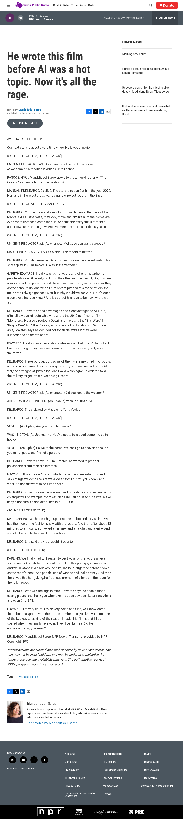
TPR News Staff (150, 762)
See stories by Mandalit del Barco (52, 723)
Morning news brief (134, 54)
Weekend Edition (28, 676)
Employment (72, 770)
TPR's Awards (149, 778)
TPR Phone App (150, 770)
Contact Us (71, 762)
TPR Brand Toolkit (75, 778)
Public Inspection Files (115, 770)
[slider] (26, 18)
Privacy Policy (72, 786)
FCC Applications (112, 778)
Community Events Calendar (157, 786)
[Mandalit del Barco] (15, 712)
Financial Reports (112, 754)
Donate (168, 5)
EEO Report (109, 762)
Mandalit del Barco (29, 109)
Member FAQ (110, 786)
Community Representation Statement (80, 794)
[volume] (21, 18)
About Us (70, 754)
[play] (10, 18)
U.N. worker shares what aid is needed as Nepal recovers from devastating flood (146, 110)
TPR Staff (146, 754)
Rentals (107, 794)
